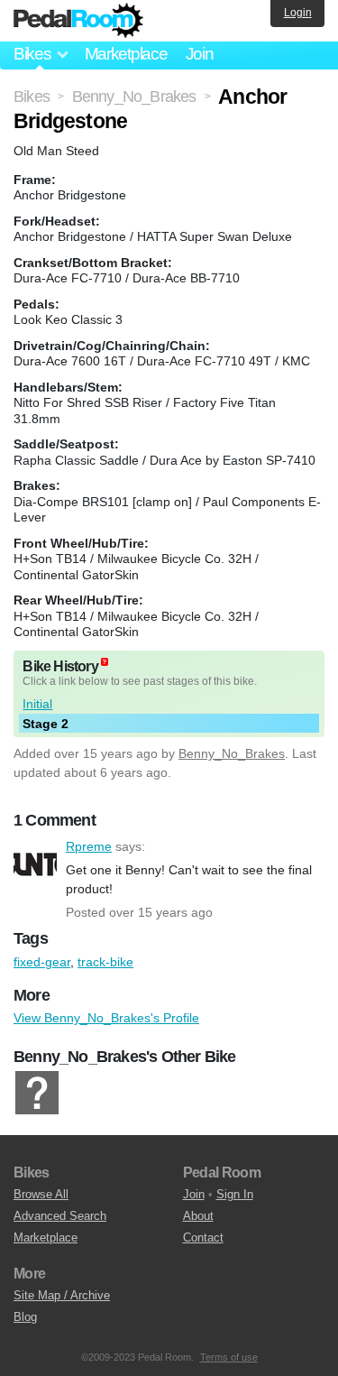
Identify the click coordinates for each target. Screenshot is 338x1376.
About (198, 1216)
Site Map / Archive (62, 1295)
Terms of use (229, 1357)
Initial (37, 704)
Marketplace (126, 53)
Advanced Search (60, 1216)
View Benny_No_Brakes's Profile (106, 1018)
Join (200, 53)
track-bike (105, 962)
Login (298, 12)
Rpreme (35, 862)
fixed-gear (42, 962)
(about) (104, 662)
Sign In (234, 1194)
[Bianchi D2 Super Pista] (37, 1093)
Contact (203, 1237)
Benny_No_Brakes (231, 753)
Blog (25, 1317)
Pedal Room (78, 21)
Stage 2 (46, 723)
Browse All (41, 1194)
